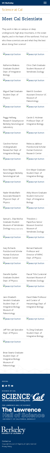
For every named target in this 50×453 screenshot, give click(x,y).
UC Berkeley (7, 2)
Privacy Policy (7, 446)
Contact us (6, 441)
